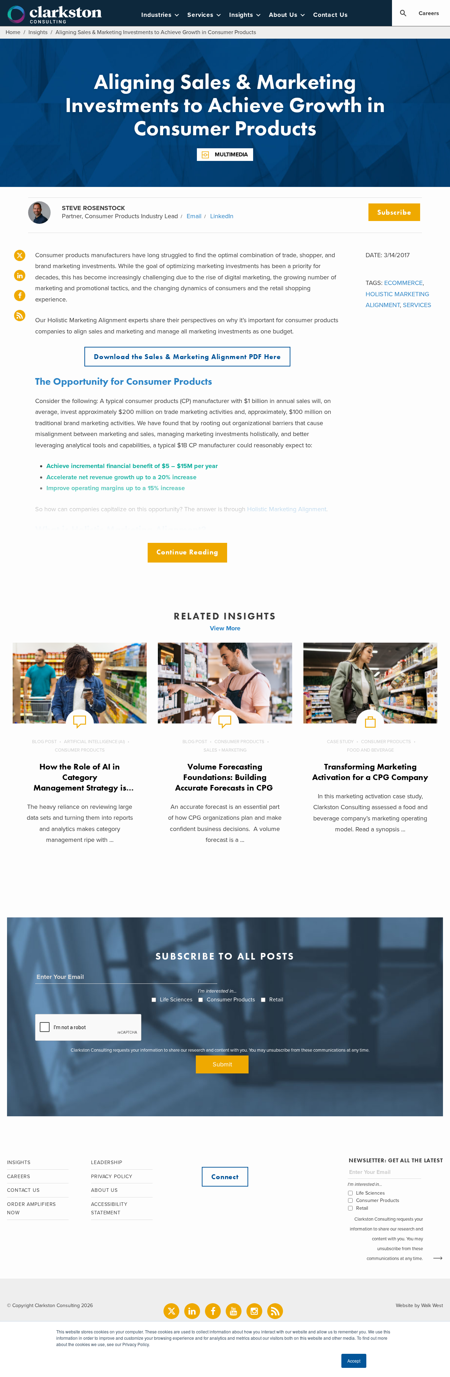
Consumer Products (80, 750)
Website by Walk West (419, 1305)
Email (194, 216)
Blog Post (44, 742)
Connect (225, 1176)
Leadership (106, 1162)
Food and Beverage (370, 750)
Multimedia (231, 154)
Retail (276, 999)
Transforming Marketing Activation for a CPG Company (370, 771)
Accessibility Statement (109, 1208)
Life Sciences (176, 999)
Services (200, 15)
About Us (283, 15)
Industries (156, 15)
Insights (241, 15)
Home (13, 32)
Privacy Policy (112, 1177)
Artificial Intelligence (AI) (94, 742)
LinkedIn (221, 216)
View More (225, 628)
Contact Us (330, 15)
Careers (429, 13)
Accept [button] (353, 1361)
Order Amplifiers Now (31, 1208)
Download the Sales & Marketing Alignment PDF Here (187, 356)
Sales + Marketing (225, 750)
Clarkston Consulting (54, 14)
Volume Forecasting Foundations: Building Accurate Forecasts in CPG (225, 777)
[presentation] (88, 1027)
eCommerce (403, 283)
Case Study (340, 742)
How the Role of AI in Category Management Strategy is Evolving (79, 782)
